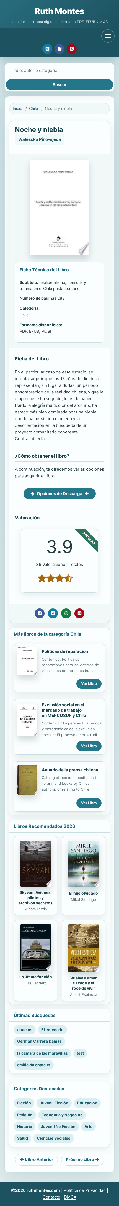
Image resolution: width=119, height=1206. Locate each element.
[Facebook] (59, 49)
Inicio (17, 108)
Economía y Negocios (62, 1114)
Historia (24, 1126)
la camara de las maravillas (42, 1053)
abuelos (24, 1029)
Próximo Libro (80, 1159)
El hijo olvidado (83, 893)
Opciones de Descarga (59, 493)
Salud (22, 1138)
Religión (25, 1114)
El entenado (52, 1029)
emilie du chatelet (33, 1064)
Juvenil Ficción (54, 1102)
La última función (35, 976)
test (80, 1053)
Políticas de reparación (65, 651)
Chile (33, 108)
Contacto (51, 1197)
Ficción (24, 1102)
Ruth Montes (59, 11)
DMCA (70, 1197)
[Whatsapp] (66, 613)
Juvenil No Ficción (58, 1126)
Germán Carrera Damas (39, 1041)
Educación (87, 1102)
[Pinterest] (72, 49)
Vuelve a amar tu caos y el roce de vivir (83, 983)
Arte (88, 1126)
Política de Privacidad (85, 1190)
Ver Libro (89, 683)
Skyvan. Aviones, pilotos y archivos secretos (36, 897)
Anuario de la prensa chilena (70, 770)
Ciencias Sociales (53, 1138)
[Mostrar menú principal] (108, 36)
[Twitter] (47, 49)
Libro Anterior (39, 1159)
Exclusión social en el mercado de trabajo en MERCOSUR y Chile (64, 710)
